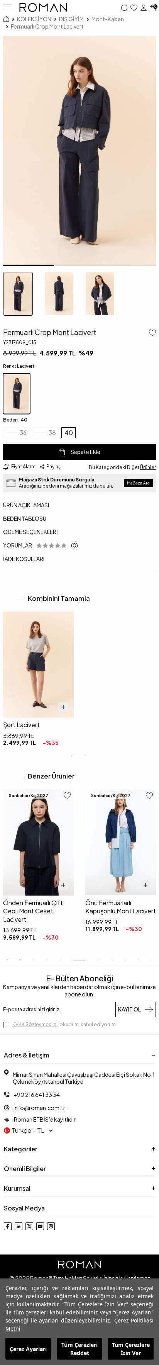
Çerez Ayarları (28, 1349)
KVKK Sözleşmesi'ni (35, 1024)
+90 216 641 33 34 (37, 1094)
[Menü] (7, 7)
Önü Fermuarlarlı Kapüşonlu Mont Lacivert (120, 907)
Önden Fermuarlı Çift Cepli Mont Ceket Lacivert (33, 911)
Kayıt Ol (129, 1009)
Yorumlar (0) (40, 545)
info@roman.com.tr (39, 1107)
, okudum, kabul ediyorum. (64, 1024)
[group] (79, 151)
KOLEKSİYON (34, 18)
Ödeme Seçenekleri (30, 531)
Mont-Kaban (107, 18)
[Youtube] (40, 1226)
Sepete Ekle (85, 451)
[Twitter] (29, 1226)
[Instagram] (51, 1226)
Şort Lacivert (21, 725)
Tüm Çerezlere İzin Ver (131, 1349)
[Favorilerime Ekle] (67, 796)
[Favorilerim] (133, 8)
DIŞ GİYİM (71, 18)
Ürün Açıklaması (26, 504)
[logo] (43, 7)
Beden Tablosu (24, 518)
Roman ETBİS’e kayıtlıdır (44, 1119)
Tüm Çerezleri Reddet (79, 1349)
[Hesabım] (143, 8)
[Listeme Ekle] (151, 333)
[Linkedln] (18, 1226)
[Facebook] (8, 1226)
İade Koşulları (23, 558)
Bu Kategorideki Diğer (122, 467)
